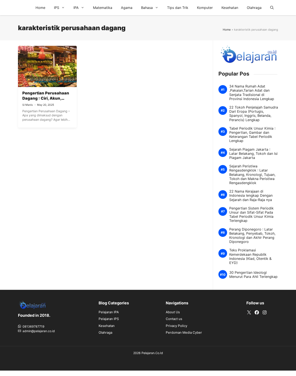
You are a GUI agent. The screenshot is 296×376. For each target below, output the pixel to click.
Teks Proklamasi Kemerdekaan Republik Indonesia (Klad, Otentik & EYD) (250, 256)
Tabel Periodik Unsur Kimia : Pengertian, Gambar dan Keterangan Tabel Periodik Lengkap (252, 134)
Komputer (205, 7)
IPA (76, 7)
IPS (56, 7)
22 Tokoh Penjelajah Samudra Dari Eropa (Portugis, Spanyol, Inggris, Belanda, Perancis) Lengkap (253, 113)
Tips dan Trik (177, 7)
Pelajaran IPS (109, 319)
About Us (173, 312)
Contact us (174, 319)
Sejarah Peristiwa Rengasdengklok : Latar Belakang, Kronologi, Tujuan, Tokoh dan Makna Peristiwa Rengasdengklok (252, 174)
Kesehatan (229, 7)
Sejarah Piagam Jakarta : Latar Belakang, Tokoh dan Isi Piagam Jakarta (253, 153)
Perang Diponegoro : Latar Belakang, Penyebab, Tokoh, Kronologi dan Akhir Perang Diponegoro (252, 235)
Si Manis (27, 104)
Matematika (102, 7)
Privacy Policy (176, 326)
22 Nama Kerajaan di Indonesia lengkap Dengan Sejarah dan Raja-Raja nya (251, 195)
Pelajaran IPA (109, 312)
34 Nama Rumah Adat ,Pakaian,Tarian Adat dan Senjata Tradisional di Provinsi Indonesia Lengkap (251, 92)
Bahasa (147, 7)
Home (40, 7)
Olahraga (254, 7)
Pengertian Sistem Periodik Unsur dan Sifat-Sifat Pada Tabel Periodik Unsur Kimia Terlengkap (251, 214)
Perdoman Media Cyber (184, 332)
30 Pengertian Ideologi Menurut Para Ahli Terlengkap (253, 274)
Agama (126, 7)
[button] (272, 7)
